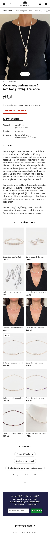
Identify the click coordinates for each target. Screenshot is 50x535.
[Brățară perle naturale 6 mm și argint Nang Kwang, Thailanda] (13, 241)
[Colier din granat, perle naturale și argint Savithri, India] (13, 418)
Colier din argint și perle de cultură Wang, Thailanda (13, 363)
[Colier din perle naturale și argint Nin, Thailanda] (13, 383)
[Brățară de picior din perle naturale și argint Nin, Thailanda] (36, 418)
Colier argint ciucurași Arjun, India (13, 292)
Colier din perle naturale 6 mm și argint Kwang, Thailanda (13, 327)
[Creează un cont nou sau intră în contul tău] (40, 3)
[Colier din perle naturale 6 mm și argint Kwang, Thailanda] (13, 312)
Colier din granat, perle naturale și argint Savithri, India (13, 433)
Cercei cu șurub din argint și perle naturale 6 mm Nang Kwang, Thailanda (36, 257)
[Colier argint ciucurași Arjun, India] (13, 277)
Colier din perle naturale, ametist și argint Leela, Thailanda (36, 398)
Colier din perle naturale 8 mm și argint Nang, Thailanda (36, 292)
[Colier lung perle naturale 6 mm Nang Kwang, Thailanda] (25, 47)
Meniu (4, 3)
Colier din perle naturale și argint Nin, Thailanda (13, 398)
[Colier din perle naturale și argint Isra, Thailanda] (36, 312)
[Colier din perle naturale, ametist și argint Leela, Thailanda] (36, 383)
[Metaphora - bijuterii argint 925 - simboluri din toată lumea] (25, 3)
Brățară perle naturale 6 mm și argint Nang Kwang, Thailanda (13, 257)
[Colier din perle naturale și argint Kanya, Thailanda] (36, 347)
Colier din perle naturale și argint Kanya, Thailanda (36, 363)
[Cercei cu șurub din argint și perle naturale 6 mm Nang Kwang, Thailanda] (36, 241)
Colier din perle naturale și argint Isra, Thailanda (36, 327)
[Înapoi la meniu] (25, 482)
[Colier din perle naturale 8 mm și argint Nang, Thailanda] (36, 277)
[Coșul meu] (46, 3)
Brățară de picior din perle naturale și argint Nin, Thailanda (36, 433)
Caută (10, 3)
